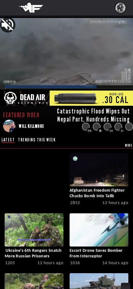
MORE (128, 145)
